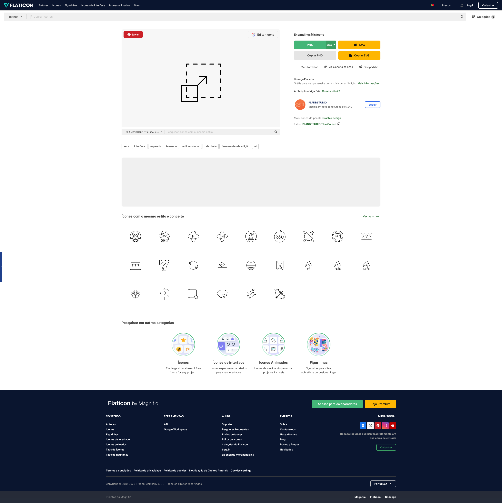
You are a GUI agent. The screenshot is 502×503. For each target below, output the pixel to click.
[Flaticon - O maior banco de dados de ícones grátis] (18, 5)
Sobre (283, 424)
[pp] (308, 265)
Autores (43, 5)
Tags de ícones (115, 449)
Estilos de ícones (232, 434)
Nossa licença (288, 434)
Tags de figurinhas (117, 454)
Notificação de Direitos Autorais (208, 470)
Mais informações (368, 83)
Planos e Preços (289, 444)
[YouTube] (392, 425)
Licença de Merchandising (238, 454)
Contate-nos (288, 429)
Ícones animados (119, 5)
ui (255, 146)
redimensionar (191, 146)
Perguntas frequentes (235, 429)
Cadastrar (488, 5)
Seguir (226, 449)
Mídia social (387, 416)
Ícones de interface (93, 5)
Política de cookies (175, 470)
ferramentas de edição (235, 146)
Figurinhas (71, 5)
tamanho (171, 146)
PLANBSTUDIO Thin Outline (319, 124)
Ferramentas (174, 416)
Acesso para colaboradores (337, 404)
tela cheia (210, 146)
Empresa (286, 416)
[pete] (337, 265)
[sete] (366, 236)
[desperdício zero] (193, 265)
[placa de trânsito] (164, 294)
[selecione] (193, 294)
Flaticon (375, 496)
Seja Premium (380, 404)
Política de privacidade (147, 470)
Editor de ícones (232, 439)
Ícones (56, 5)
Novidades (286, 449)
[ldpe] (366, 265)
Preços (446, 5)
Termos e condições (118, 470)
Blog (283, 439)
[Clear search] (453, 17)
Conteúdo (113, 416)
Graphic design (331, 118)
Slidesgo (390, 496)
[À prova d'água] (222, 265)
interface (139, 146)
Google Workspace (175, 429)
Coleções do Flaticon (235, 444)
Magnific (360, 496)
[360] (135, 236)
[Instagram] (385, 425)
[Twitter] (370, 425)
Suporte (227, 424)
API (166, 424)
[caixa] (135, 294)
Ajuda (226, 416)
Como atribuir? (331, 91)
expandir (155, 146)
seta (126, 146)
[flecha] (251, 294)
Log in (470, 5)
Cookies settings (241, 470)
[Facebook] (363, 425)
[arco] (280, 294)
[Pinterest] (378, 425)
